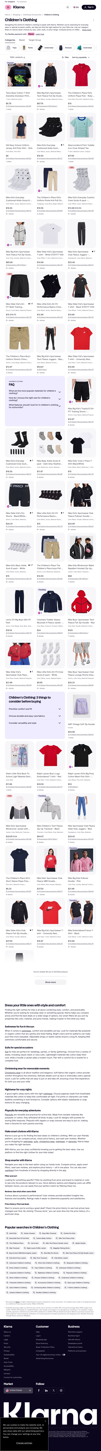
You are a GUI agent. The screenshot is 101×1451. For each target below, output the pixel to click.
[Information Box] (24, 57)
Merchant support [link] (75, 1332)
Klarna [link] (7, 15)
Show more (86, 30)
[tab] (10, 40)
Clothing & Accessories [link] (32, 15)
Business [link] (74, 1326)
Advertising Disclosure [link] (44, 1358)
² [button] (47, 106)
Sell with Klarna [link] (74, 1340)
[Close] (45, 1421)
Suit (6, 1051)
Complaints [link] (40, 1351)
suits (36, 1141)
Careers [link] (7, 1336)
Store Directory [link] (42, 1343)
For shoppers (10, 2)
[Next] (92, 47)
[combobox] (80, 57)
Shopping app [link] (41, 1340)
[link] (39, 1390)
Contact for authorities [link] (13, 1377)
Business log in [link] (74, 1336)
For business (22, 2)
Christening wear (13, 1072)
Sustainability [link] (9, 1355)
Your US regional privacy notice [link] (48, 1355)
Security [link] (7, 1347)
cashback (9, 1170)
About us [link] (7, 1332)
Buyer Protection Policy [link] (45, 1347)
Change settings (24, 1443)
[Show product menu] (93, 20)
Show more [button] (50, 982)
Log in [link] (38, 1336)
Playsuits (9, 1114)
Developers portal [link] (75, 1343)
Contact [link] (7, 1374)
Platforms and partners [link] (77, 1351)
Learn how (40, 34)
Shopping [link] (16, 15)
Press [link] (6, 1343)
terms (17, 1302)
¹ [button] (18, 106)
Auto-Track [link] (8, 1362)
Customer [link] (42, 1326)
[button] (76, 7)
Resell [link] (6, 1358)
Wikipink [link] (7, 1370)
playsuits (72, 1141)
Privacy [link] (6, 1351)
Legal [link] (6, 1340)
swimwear (26, 1031)
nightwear (47, 1093)
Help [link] (38, 1332)
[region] (24, 1434)
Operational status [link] (75, 1347)
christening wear (47, 1141)
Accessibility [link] (9, 1366)
